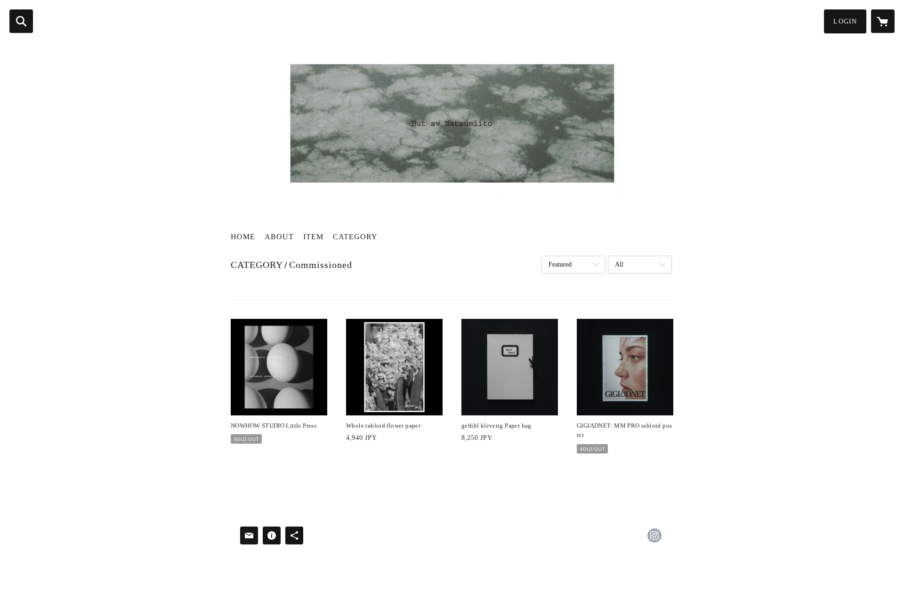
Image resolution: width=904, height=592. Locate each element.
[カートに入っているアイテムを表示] (883, 21)
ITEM (313, 237)
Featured (560, 264)
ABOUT (279, 237)
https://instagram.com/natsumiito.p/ (654, 535)
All (619, 264)
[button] (845, 21)
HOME (243, 237)
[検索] (21, 21)
